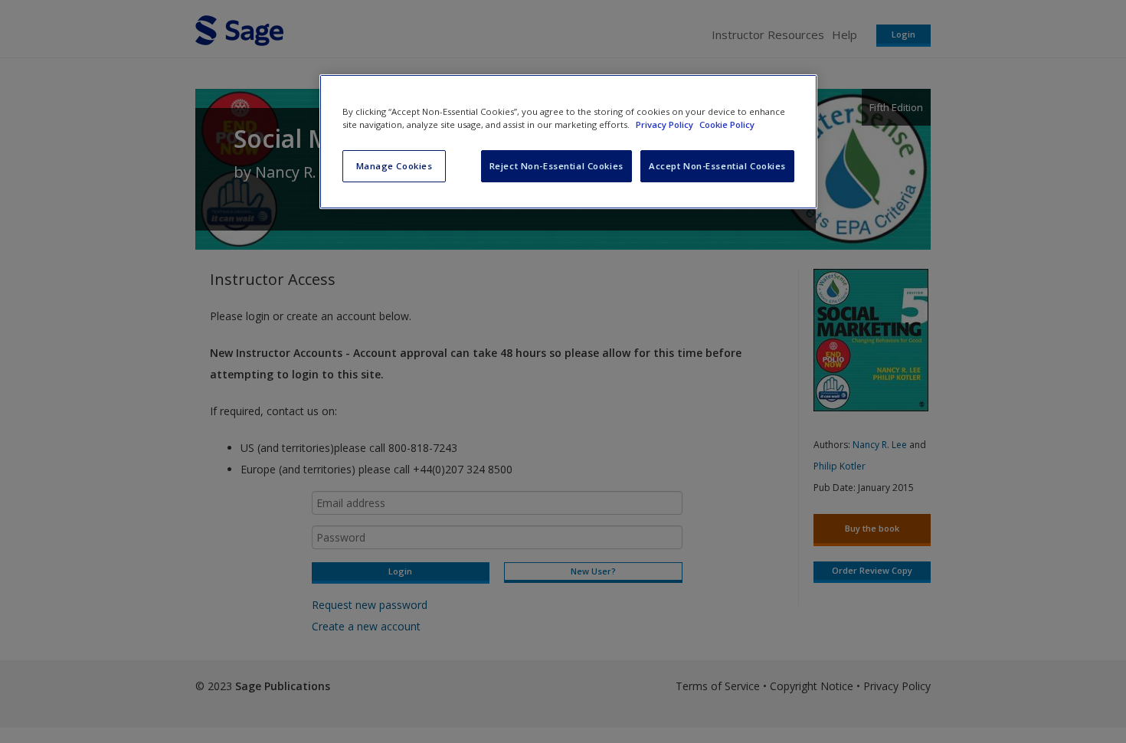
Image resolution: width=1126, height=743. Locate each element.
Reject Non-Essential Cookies (556, 166)
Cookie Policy (726, 124)
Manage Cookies (394, 166)
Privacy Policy (666, 124)
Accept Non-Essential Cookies (717, 166)
